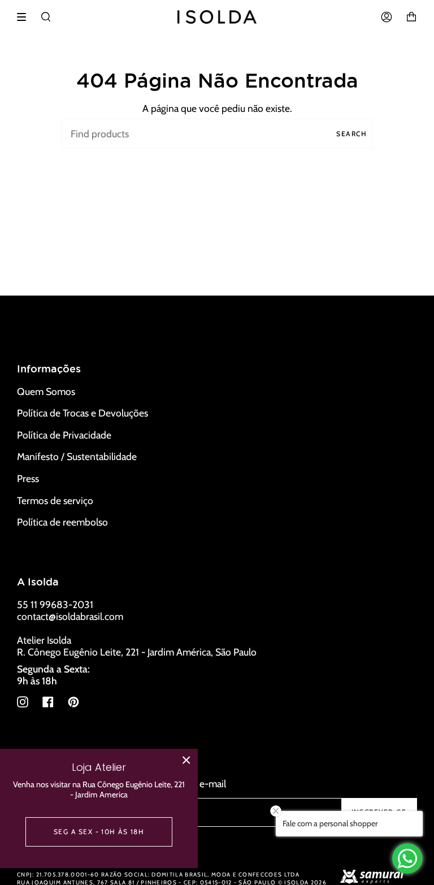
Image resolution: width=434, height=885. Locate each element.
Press (28, 478)
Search (351, 133)
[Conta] (386, 17)
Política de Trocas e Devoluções (82, 413)
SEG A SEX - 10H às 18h (99, 831)
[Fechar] (186, 760)
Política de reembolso (62, 522)
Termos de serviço (55, 500)
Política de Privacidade (64, 435)
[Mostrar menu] (25, 16)
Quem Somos (46, 391)
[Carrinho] (411, 17)
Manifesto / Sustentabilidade (77, 456)
